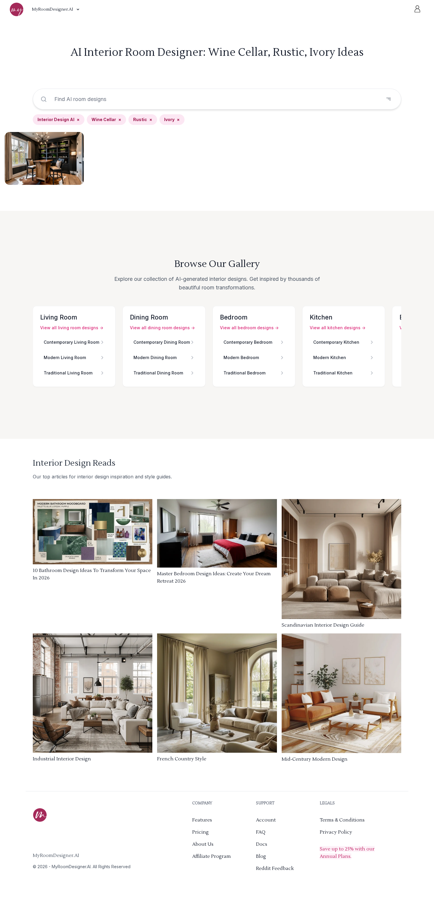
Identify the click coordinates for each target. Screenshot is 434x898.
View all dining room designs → (162, 327)
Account (266, 820)
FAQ (260, 832)
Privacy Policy (336, 832)
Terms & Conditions (342, 820)
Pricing (200, 832)
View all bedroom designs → (249, 327)
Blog (261, 856)
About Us (202, 844)
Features (202, 820)
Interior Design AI (58, 119)
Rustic (142, 119)
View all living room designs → (71, 327)
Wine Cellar (106, 119)
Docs (261, 844)
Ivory (172, 119)
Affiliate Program (211, 856)
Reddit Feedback (275, 868)
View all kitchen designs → (338, 327)
